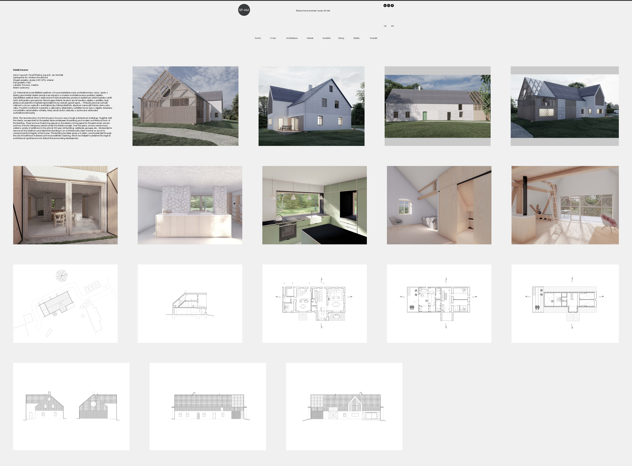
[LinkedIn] (385, 5)
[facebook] (392, 5)
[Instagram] (388, 5)
